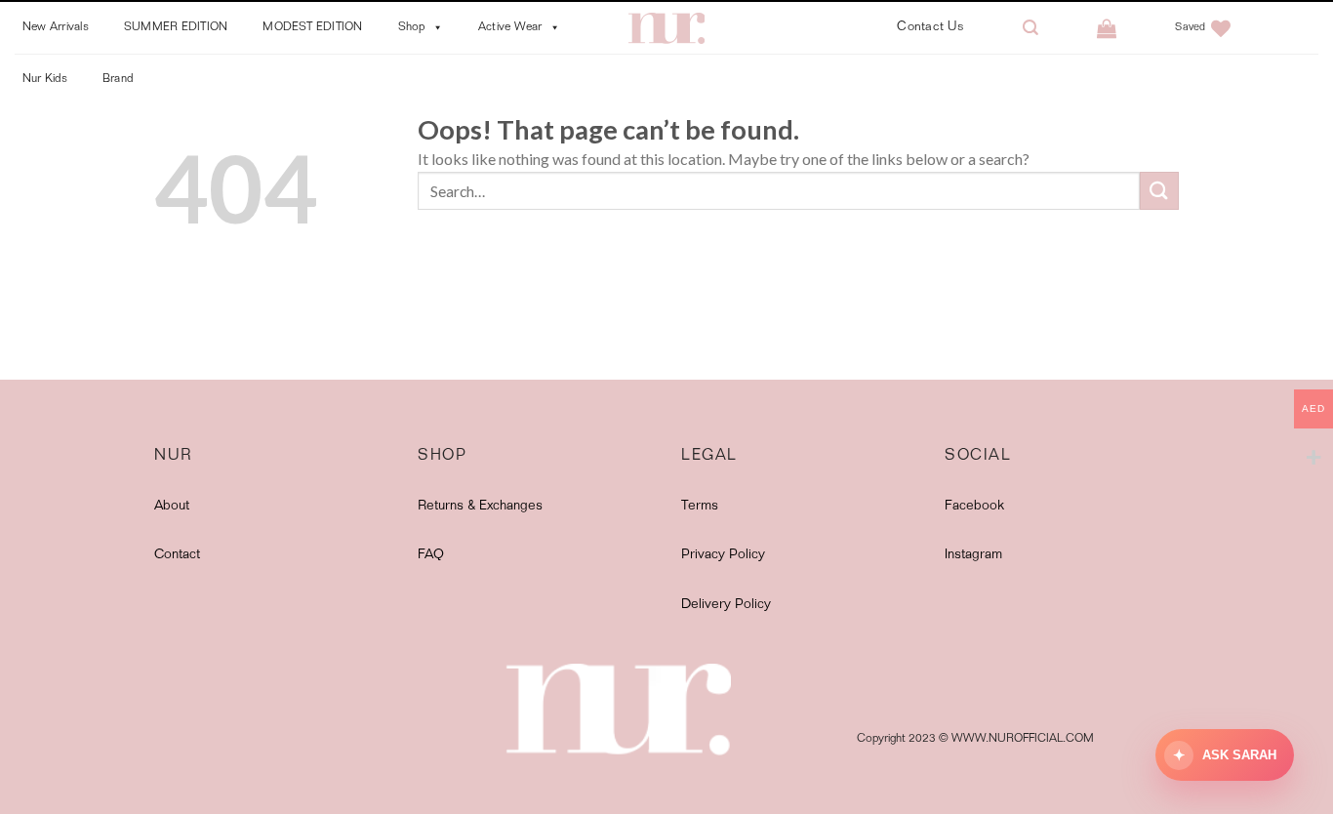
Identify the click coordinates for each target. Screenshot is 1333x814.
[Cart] (1106, 28)
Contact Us (930, 27)
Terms (699, 506)
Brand (117, 79)
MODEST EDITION (312, 27)
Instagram (973, 555)
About (171, 506)
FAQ (431, 555)
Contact (177, 555)
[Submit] (1159, 191)
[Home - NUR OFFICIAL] (666, 28)
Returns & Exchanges (480, 506)
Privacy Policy (723, 555)
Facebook (974, 506)
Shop (411, 27)
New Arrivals (55, 27)
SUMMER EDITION (175, 27)
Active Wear (510, 27)
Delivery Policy (726, 605)
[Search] (1030, 28)
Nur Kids (44, 79)
